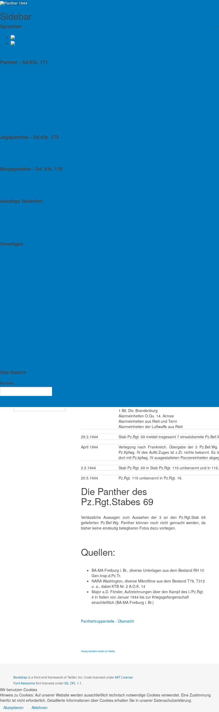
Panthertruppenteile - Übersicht (107, 621)
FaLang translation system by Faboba (98, 651)
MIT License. (124, 677)
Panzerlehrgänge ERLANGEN (29, 268)
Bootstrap (20, 677)
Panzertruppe (15, 289)
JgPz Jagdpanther (19, 150)
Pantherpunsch (17, 257)
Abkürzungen (15, 321)
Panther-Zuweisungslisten (16, 96)
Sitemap (11, 343)
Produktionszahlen (13, 112)
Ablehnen (40, 707)
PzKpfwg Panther (18, 75)
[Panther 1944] (13, 3)
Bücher (10, 278)
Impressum (13, 332)
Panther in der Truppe (16, 92)
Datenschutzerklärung (22, 353)
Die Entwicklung (12, 83)
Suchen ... (9, 383)
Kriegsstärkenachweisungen (17, 108)
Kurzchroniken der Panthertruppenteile (24, 100)
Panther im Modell (19, 300)
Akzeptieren (13, 707)
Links (8, 311)
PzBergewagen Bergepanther (29, 182)
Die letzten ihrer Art (14, 121)
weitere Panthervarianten (25, 214)
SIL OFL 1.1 (72, 683)
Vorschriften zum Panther (18, 117)
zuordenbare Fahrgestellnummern (21, 104)
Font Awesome (24, 683)
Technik (5, 88)
